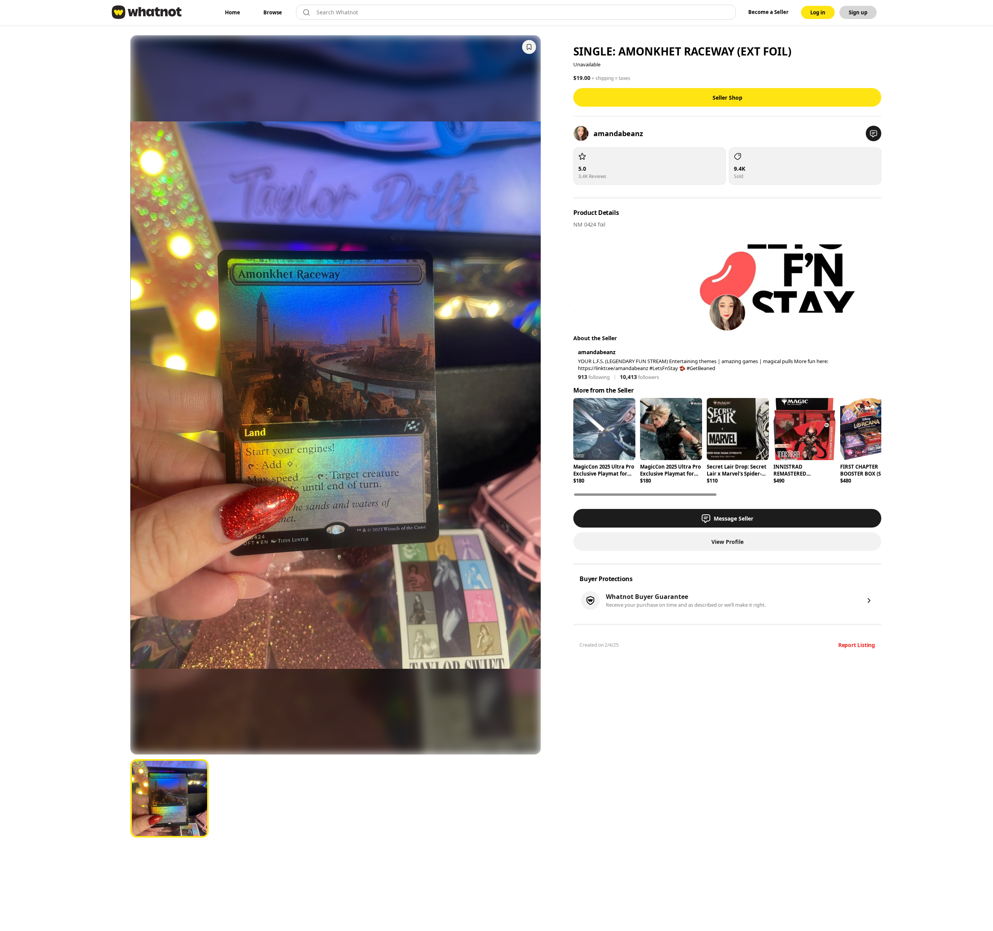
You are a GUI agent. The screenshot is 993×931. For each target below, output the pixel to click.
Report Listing (856, 645)
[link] (232, 12)
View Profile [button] (727, 541)
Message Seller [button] (733, 518)
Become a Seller (768, 12)
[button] (873, 133)
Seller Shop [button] (727, 97)
